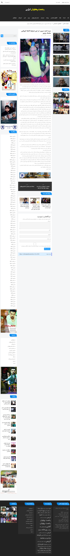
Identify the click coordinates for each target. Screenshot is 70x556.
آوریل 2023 (13, 221)
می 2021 (13, 270)
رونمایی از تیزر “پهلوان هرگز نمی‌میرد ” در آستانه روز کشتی (10, 48)
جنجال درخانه (45, 515)
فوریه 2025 (13, 174)
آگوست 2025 (12, 162)
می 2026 (13, 143)
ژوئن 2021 (13, 268)
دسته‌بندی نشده (12, 348)
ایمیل (49, 234)
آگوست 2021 (12, 263)
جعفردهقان (42, 512)
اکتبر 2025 (13, 157)
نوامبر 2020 (13, 282)
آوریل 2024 (13, 196)
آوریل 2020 (13, 297)
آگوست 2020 (12, 289)
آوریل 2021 (13, 272)
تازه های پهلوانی (12, 342)
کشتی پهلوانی (44, 552)
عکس (25, 18)
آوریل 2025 (13, 170)
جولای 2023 (12, 215)
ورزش (50, 546)
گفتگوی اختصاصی (54, 18)
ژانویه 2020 (13, 303)
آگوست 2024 (12, 187)
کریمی (50, 552)
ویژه (14, 363)
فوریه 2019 (13, 306)
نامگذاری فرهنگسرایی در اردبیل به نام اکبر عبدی (6, 438)
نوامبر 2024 (13, 181)
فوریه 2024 (13, 200)
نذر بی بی (49, 544)
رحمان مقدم (42, 517)
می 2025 (13, 168)
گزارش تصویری (12, 350)
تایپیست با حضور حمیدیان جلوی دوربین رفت (6, 431)
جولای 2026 (12, 138)
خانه (68, 18)
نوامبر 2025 (13, 155)
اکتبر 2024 (13, 183)
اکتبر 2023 (13, 208)
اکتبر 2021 (13, 259)
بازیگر (41, 509)
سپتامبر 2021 (12, 261)
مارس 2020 (13, 299)
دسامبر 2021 (12, 255)
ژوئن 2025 (13, 166)
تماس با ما (58, 2)
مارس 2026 (13, 147)
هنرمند (45, 544)
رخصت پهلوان (45, 520)
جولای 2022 (12, 240)
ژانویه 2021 (13, 278)
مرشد (44, 541)
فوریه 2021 (13, 276)
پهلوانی (41, 550)
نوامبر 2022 (13, 232)
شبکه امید (43, 532)
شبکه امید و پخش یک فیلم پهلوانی (27, 186)
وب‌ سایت (48, 239)
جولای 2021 (12, 265)
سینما (46, 532)
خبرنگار (45, 517)
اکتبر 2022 (13, 234)
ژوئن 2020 (13, 293)
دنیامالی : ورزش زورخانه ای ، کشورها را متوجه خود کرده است (45, 206)
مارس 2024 (13, 198)
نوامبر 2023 (13, 206)
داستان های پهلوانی (35, 18)
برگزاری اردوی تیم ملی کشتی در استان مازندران (6, 424)
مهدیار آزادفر (39, 541)
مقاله (60, 18)
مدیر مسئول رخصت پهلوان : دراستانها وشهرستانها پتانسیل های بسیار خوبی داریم (35, 207)
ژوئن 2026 (13, 141)
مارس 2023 (13, 223)
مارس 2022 (13, 248)
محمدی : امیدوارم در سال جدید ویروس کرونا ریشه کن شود (43, 187)
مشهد (42, 541)
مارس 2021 (13, 274)
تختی (46, 511)
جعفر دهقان (47, 513)
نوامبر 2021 (13, 257)
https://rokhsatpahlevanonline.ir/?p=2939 (29, 254)
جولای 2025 (12, 164)
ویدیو (29, 18)
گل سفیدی (39, 552)
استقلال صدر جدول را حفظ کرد (6, 450)
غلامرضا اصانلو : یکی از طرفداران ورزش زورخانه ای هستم (24, 206)
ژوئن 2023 (13, 217)
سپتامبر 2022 (12, 236)
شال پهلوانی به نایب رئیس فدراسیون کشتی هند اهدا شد (6, 465)
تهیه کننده (42, 511)
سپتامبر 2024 (12, 185)
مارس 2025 (13, 172)
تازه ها (64, 18)
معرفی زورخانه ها (12, 355)
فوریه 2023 (13, 225)
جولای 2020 (12, 291)
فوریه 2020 (13, 301)
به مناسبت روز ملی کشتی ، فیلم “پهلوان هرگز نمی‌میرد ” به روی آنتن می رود (9, 56)
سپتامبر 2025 (12, 160)
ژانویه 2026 (13, 151)
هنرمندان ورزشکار (12, 359)
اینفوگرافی (14, 18)
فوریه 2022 (13, 251)
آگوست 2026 (12, 136)
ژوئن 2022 (13, 242)
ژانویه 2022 (13, 253)
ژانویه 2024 (13, 202)
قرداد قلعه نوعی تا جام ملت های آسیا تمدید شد (6, 409)
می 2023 (13, 219)
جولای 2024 (12, 189)
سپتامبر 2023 (12, 210)
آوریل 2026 (13, 145)
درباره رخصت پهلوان (65, 2)
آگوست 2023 (12, 212)
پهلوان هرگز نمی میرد (45, 549)
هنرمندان (42, 18)
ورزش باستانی (46, 546)
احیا (50, 509)
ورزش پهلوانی (46, 548)
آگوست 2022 (12, 238)
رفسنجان (44, 527)
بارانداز (44, 508)
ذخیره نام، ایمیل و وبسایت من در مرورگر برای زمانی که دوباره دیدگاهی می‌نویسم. (35, 246)
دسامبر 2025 (12, 153)
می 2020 (13, 295)
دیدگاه (49, 221)
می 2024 (13, 193)
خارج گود (20, 18)
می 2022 (13, 244)
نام (49, 230)
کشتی (47, 552)
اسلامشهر (47, 508)
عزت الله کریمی (44, 535)
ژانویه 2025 (13, 176)
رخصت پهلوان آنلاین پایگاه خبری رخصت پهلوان (35, 9)
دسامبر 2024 (12, 179)
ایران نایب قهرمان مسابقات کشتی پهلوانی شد (7, 445)
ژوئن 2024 (13, 191)
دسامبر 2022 (12, 229)
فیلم (46, 538)
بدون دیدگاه (43, 35)
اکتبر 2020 (13, 284)
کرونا (39, 550)
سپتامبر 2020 (12, 287)
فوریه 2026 (13, 149)
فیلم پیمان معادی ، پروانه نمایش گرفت (6, 457)
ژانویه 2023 (13, 227)
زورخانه (47, 18)
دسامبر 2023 (12, 204)
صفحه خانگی (66, 24)
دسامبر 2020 (12, 280)
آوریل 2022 (13, 246)
